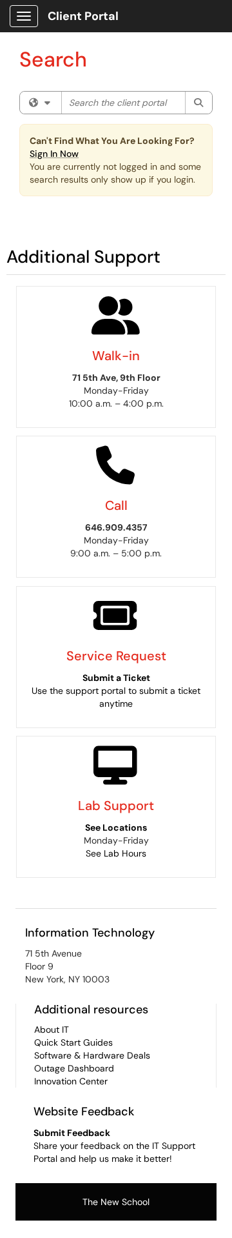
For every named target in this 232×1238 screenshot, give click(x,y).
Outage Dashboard (74, 1068)
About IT (51, 1029)
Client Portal (83, 16)
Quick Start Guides (73, 1042)
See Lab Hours (116, 853)
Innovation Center (71, 1081)
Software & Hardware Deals (92, 1055)
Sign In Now (54, 153)
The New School (116, 1202)
